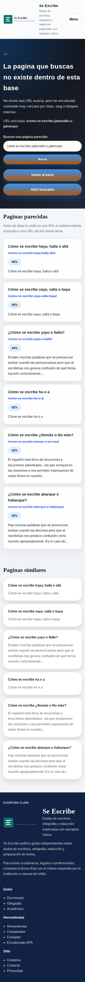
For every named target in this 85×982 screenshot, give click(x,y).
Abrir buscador (42, 189)
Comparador (16, 931)
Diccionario (15, 898)
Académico (15, 909)
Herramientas (17, 926)
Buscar (42, 159)
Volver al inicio (42, 175)
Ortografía (14, 903)
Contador (14, 937)
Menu (74, 19)
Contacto (13, 965)
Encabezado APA (20, 942)
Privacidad (15, 971)
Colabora (14, 960)
